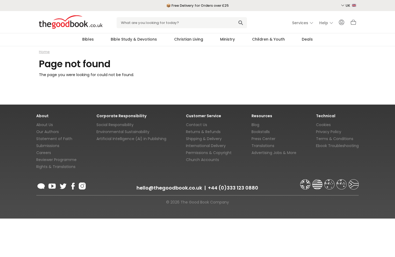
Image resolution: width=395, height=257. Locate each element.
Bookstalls (261, 131)
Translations (263, 145)
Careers (43, 152)
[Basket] (353, 23)
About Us (44, 124)
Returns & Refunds (203, 131)
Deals (307, 39)
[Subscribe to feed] (41, 185)
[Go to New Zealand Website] (342, 182)
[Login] (341, 23)
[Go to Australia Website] (330, 182)
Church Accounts (202, 159)
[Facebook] (72, 185)
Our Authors (47, 131)
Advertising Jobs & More (274, 152)
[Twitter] (62, 185)
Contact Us (196, 124)
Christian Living (188, 39)
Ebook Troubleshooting (337, 145)
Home (44, 51)
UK (348, 5)
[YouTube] (52, 185)
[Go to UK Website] (305, 182)
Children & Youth (268, 39)
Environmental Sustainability (122, 131)
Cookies (323, 124)
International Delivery (206, 145)
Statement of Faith (54, 138)
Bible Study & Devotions (134, 39)
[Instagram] (81, 185)
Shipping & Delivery (204, 138)
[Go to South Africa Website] (354, 182)
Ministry (227, 39)
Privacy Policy (328, 131)
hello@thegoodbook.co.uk (169, 187)
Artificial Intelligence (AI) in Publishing (131, 138)
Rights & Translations (56, 166)
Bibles (88, 39)
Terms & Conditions (334, 138)
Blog (255, 124)
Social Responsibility (115, 124)
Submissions (47, 145)
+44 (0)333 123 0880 (233, 187)
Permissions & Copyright (209, 152)
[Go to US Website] (318, 182)
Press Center (263, 138)
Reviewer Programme (56, 159)
